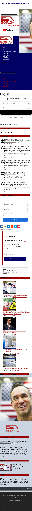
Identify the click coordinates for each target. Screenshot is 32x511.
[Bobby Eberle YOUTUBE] (14, 399)
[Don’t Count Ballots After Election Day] (9, 366)
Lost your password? (19, 117)
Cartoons (6, 85)
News (5, 78)
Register (10, 117)
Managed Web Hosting (14, 500)
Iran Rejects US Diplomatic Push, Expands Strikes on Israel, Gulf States (16, 148)
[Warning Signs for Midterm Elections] (9, 293)
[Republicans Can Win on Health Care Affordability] (9, 348)
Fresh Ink (6, 83)
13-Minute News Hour (10, 51)
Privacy (12, 488)
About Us (6, 59)
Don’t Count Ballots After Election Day (15, 368)
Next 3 (1, 484)
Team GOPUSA (27, 488)
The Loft (6, 87)
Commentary (7, 80)
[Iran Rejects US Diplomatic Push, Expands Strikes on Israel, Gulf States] (9, 310)
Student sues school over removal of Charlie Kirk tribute (14, 331)
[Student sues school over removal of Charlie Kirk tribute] (9, 329)
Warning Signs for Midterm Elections (14, 173)
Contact (6, 488)
